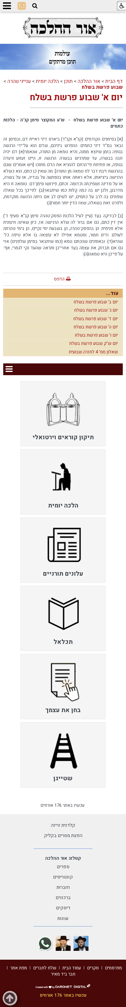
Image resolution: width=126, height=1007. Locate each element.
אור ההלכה (89, 81)
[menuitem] (63, 413)
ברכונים (63, 897)
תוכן (68, 81)
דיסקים (63, 907)
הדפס (59, 279)
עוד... (112, 293)
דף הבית (114, 81)
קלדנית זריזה (63, 825)
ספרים (63, 866)
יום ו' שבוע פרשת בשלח (96, 335)
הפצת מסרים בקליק (63, 835)
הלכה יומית (47, 81)
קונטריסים (63, 877)
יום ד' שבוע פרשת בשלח (95, 318)
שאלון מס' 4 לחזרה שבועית (93, 352)
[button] (35, 5)
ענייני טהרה (19, 81)
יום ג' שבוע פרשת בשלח (96, 310)
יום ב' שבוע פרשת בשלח (96, 302)
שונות (63, 918)
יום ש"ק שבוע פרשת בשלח (93, 343)
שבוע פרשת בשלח (102, 87)
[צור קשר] (21, 6)
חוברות (63, 887)
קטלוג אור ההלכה (63, 858)
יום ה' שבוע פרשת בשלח (96, 327)
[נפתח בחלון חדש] (63, 27)
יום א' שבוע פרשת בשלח (76, 97)
